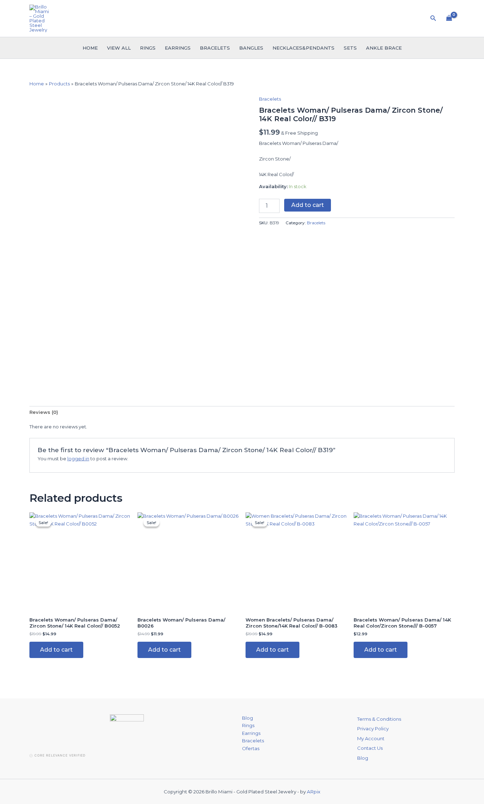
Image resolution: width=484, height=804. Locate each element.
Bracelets (215, 48)
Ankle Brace (384, 48)
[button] (433, 18)
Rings (148, 48)
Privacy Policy (373, 728)
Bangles (251, 48)
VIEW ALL (119, 48)
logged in (78, 458)
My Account (370, 738)
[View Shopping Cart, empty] (449, 18)
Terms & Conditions (379, 719)
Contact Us (370, 748)
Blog (247, 718)
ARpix (313, 791)
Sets (350, 48)
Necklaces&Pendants (303, 48)
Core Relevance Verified (59, 755)
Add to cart (307, 205)
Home (90, 48)
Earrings (178, 48)
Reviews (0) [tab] (43, 412)
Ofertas (250, 748)
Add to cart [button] (56, 649)
